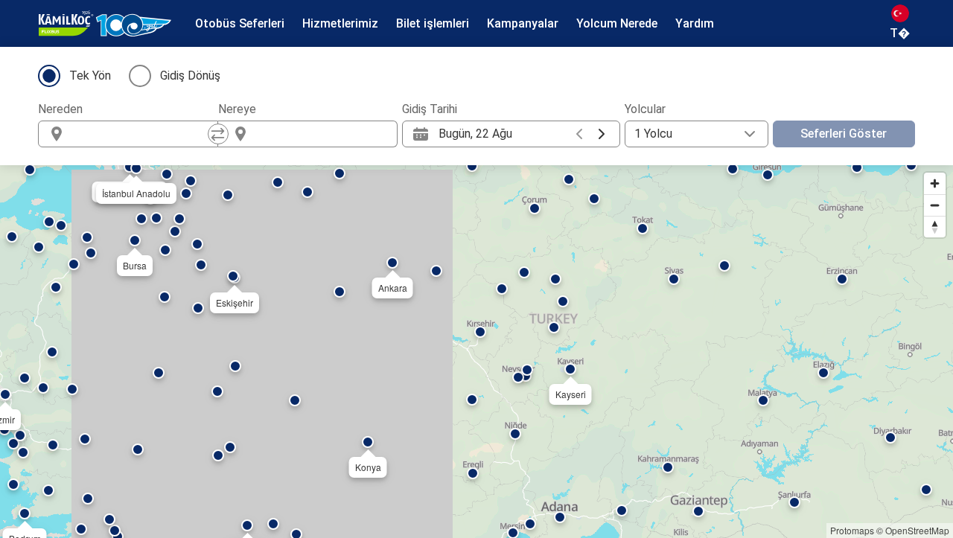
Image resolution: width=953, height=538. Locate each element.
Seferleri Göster (843, 134)
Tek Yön (90, 75)
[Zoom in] (935, 183)
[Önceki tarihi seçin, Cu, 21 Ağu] (579, 134)
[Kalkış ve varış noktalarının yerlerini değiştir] (218, 134)
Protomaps (852, 530)
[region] (476, 351)
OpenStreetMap (917, 530)
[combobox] (141, 134)
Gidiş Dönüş (190, 75)
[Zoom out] (935, 205)
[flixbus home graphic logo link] (105, 24)
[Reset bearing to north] (935, 226)
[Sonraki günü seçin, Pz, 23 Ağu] (602, 134)
